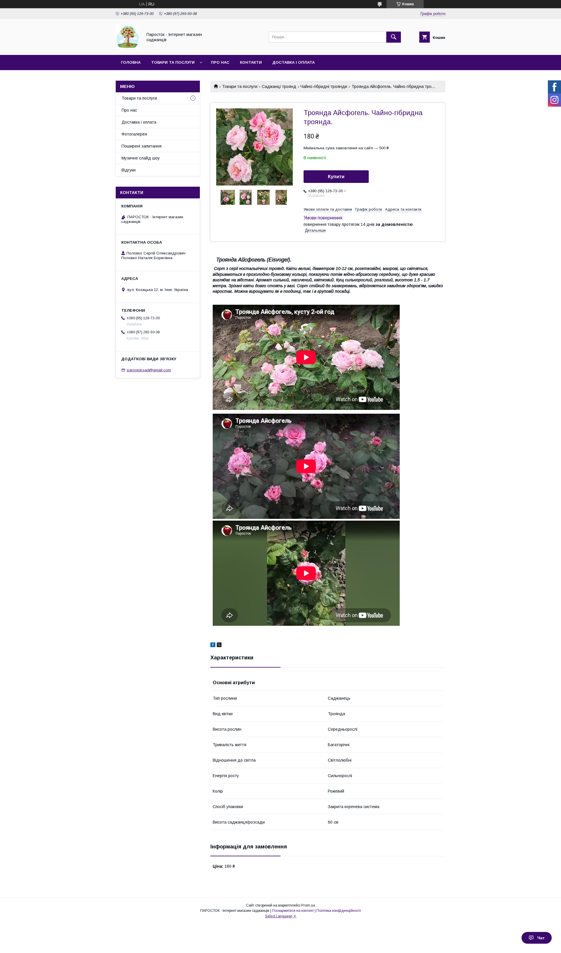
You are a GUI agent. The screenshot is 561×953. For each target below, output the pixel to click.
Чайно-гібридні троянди (323, 86)
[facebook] (212, 645)
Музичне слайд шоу (141, 158)
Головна (131, 62)
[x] (219, 645)
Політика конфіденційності (338, 911)
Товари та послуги (173, 62)
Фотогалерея (134, 134)
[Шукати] (393, 37)
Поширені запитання (142, 146)
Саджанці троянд (279, 86)
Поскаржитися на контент (293, 911)
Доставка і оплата (293, 62)
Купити (336, 176)
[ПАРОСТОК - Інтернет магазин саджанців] (127, 47)
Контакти (251, 62)
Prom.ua (308, 905)
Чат (541, 937)
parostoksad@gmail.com (149, 370)
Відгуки (129, 170)
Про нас (220, 62)
